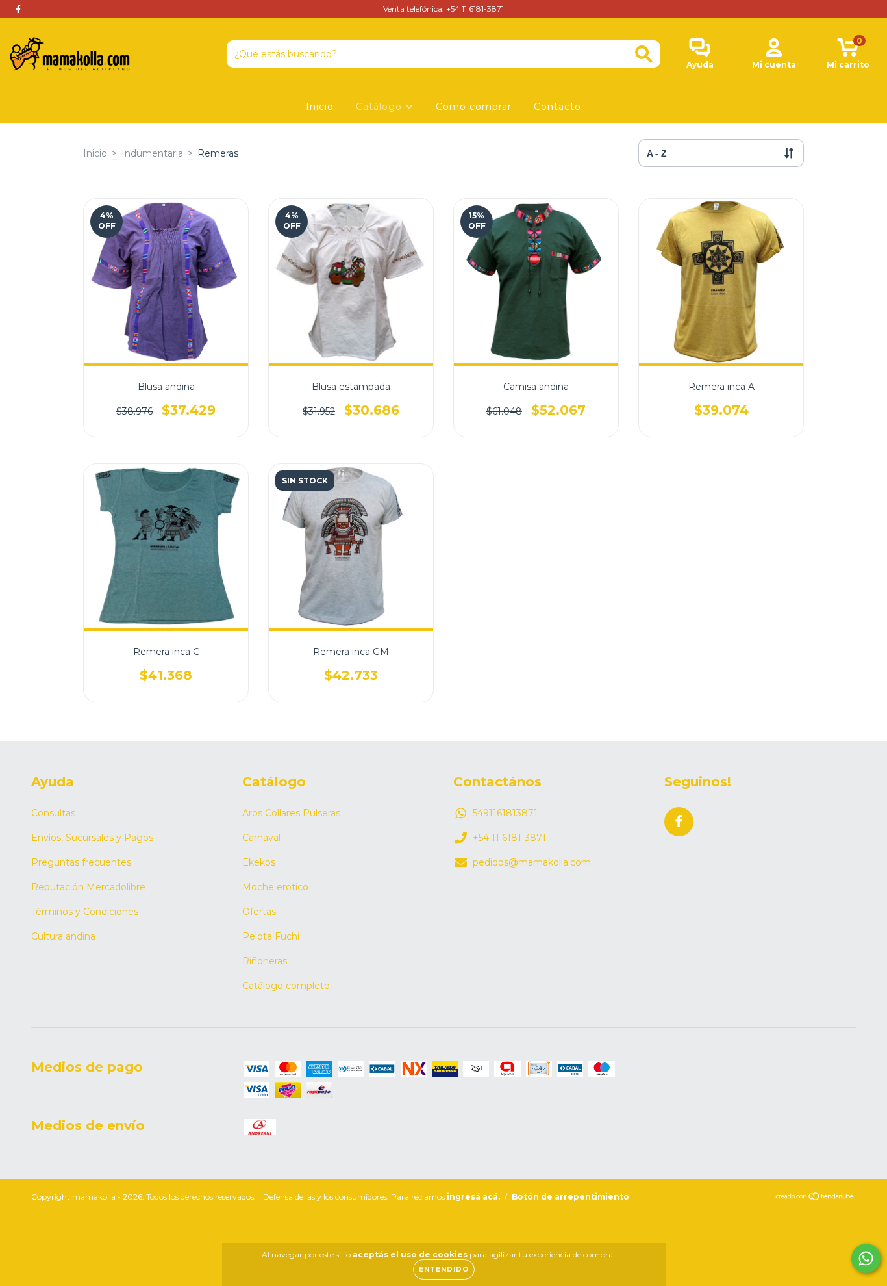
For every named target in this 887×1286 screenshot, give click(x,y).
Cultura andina (63, 936)
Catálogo (380, 106)
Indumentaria (152, 153)
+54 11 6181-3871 (509, 837)
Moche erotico (275, 887)
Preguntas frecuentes (81, 862)
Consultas (53, 813)
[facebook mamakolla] (18, 9)
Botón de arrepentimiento (570, 1197)
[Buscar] (644, 54)
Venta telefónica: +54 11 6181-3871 (443, 9)
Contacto (557, 106)
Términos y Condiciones (84, 912)
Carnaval (261, 837)
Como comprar (474, 106)
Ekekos (258, 862)
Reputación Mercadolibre (88, 887)
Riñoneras (264, 961)
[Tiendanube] (815, 1198)
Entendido (444, 1269)
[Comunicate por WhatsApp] (866, 1258)
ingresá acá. (473, 1197)
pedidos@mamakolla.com (532, 862)
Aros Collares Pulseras (291, 813)
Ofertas (259, 912)
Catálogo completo (286, 986)
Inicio (320, 106)
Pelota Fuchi (270, 936)
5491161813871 (505, 813)
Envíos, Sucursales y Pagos (92, 837)
